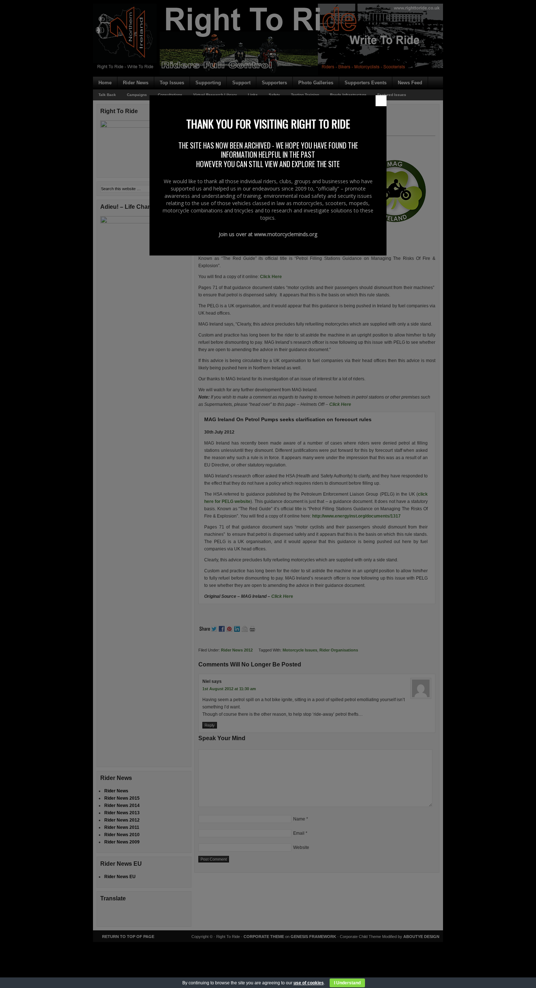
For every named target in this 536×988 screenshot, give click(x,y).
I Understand (347, 982)
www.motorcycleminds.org (285, 234)
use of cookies (309, 982)
